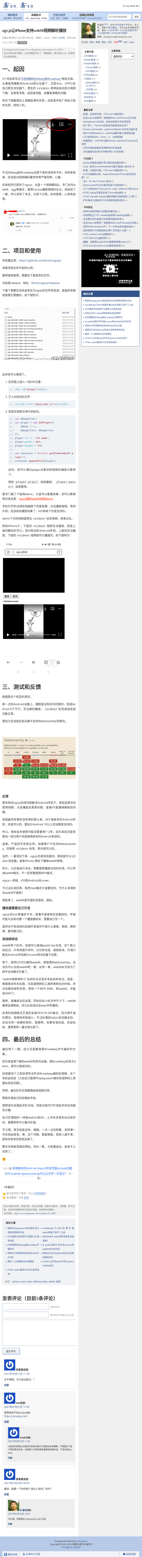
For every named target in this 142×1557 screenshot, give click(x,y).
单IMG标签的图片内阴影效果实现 (100, 211)
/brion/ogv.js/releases (45, 283)
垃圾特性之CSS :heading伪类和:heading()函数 (106, 215)
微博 (98, 42)
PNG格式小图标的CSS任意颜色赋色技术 (103, 200)
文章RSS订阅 (33, 1554)
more (106, 24)
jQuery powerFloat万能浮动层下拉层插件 (103, 185)
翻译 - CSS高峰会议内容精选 (21, 1261)
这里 (26, 1197)
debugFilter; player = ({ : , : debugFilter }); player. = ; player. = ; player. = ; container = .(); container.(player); (44, 440)
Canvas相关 (92, 67)
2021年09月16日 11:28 (19, 1441)
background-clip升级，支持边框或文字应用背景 (107, 121)
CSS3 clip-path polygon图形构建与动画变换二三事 (108, 196)
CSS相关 (88, 56)
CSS (27, 18)
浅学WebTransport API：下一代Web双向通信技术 (108, 226)
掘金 (104, 42)
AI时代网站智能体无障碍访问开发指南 (102, 148)
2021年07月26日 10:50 (19, 1513)
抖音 (118, 42)
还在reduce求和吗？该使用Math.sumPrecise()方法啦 (109, 118)
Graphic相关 (90, 63)
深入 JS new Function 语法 (96, 181)
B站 (125, 42)
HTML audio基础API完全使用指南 (23, 1271)
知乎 (110, 42)
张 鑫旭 (23, 1510)
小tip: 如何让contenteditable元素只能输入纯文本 (107, 166)
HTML (44, 18)
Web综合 (88, 97)
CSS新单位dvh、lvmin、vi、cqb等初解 (103, 137)
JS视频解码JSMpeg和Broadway (41, 79)
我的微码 (8, 18)
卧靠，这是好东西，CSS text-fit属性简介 (103, 114)
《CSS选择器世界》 (129, 30)
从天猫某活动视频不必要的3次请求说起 (23, 1238)
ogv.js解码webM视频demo (36, 499)
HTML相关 (89, 75)
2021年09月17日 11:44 (16, 1373)
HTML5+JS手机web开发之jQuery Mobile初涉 (58, 1263)
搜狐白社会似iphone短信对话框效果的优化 (58, 1255)
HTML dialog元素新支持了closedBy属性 (103, 192)
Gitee (131, 42)
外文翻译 (88, 101)
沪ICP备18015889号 (71, 1547)
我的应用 (12, 1554)
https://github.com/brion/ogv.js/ (40, 260)
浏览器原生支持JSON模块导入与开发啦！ (104, 151)
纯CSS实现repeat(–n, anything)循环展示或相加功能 (109, 133)
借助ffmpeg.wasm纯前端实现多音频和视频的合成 (23, 1230)
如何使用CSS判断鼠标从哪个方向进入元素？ (105, 230)
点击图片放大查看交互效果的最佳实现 (102, 219)
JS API (89, 86)
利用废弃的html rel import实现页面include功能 (42, 1168)
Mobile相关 (89, 93)
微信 (92, 42)
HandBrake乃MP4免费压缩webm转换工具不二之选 (58, 1230)
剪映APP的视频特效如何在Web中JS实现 (23, 1255)
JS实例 (62, 37)
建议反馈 (17, 18)
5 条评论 (22, 42)
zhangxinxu (11, 49)
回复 (6, 1385)
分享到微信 (39, 1193)
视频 (58, 1281)
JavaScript (35, 18)
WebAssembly (40, 1281)
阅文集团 (112, 27)
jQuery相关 (91, 82)
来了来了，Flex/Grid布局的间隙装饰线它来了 (105, 125)
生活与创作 (59, 15)
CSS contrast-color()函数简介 (98, 234)
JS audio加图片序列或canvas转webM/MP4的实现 (58, 1246)
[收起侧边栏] (78, 767)
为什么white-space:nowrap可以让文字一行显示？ (36, 1173)
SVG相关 (90, 71)
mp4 (23, 1281)
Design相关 (90, 59)
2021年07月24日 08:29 (16, 1483)
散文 (58, 18)
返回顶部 (131, 1554)
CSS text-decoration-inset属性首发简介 (103, 245)
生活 (53, 18)
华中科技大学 (121, 24)
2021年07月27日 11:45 (16, 1406)
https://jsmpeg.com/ (16, 1416)
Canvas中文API (94, 18)
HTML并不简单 (79, 18)
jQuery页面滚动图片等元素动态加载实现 (103, 162)
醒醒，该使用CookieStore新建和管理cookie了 (106, 242)
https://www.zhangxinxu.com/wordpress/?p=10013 (42, 49)
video (29, 1281)
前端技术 (36, 15)
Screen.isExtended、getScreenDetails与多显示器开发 (110, 129)
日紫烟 (65, 18)
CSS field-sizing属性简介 (95, 238)
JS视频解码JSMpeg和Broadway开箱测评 (23, 1246)
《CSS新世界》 (104, 33)
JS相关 (87, 78)
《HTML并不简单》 (119, 33)
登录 (113, 1554)
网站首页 (12, 15)
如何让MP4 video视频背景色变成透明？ (58, 1238)
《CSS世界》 (113, 30)
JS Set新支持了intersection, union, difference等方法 (109, 189)
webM (51, 1281)
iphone (16, 1281)
